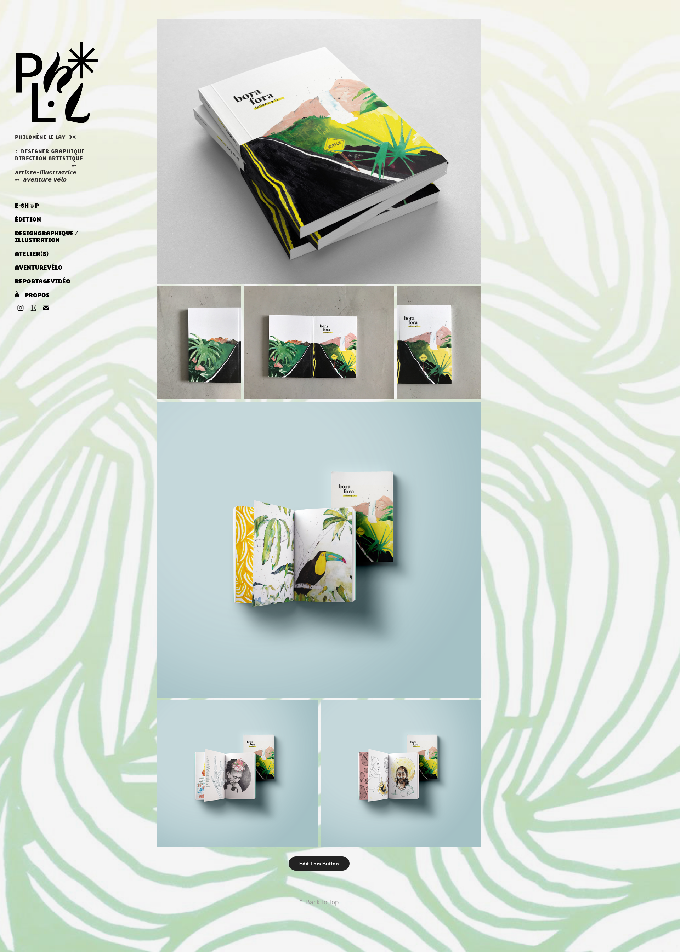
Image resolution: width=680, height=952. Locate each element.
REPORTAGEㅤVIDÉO (42, 281)
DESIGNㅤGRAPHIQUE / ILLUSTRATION (46, 236)
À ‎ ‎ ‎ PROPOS (32, 295)
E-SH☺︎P (27, 206)
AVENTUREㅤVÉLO (39, 267)
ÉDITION (28, 219)
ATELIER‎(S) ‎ (32, 254)
